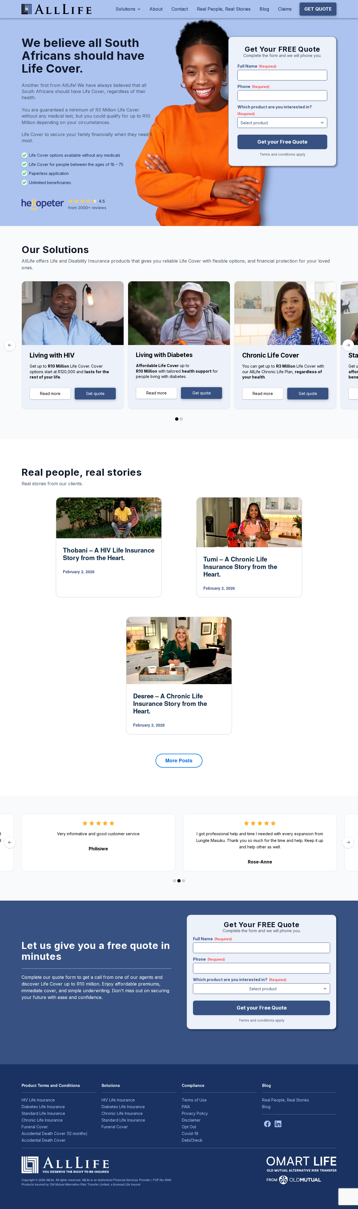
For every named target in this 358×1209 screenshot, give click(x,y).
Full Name (256, 66)
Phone (253, 86)
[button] (318, 9)
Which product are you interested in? (274, 110)
